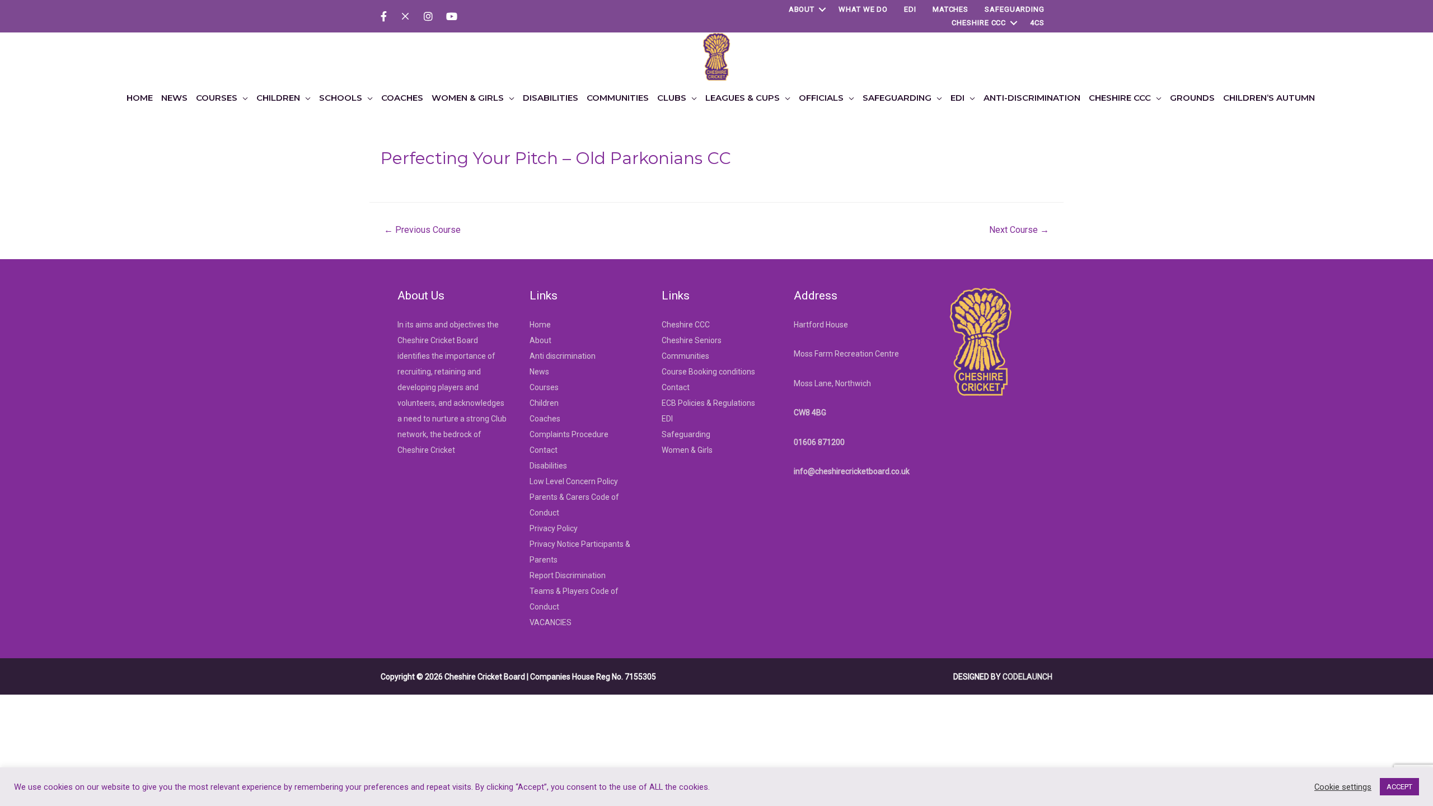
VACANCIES (551, 622)
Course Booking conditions (708, 371)
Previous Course (422, 229)
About (802, 9)
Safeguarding (1015, 9)
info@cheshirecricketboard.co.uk (852, 471)
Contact (544, 450)
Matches (950, 9)
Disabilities (548, 465)
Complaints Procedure (569, 434)
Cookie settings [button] (1342, 787)
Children (544, 403)
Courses (544, 387)
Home (540, 324)
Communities (685, 356)
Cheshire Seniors (692, 340)
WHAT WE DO (863, 9)
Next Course (1019, 229)
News (539, 371)
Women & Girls (687, 450)
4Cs (1037, 22)
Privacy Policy (554, 528)
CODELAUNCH (1027, 676)
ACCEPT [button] (1399, 786)
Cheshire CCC (979, 22)
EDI (910, 9)
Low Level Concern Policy (574, 481)
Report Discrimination (568, 575)
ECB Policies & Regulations (708, 403)
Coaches (545, 418)
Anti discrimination (563, 356)
